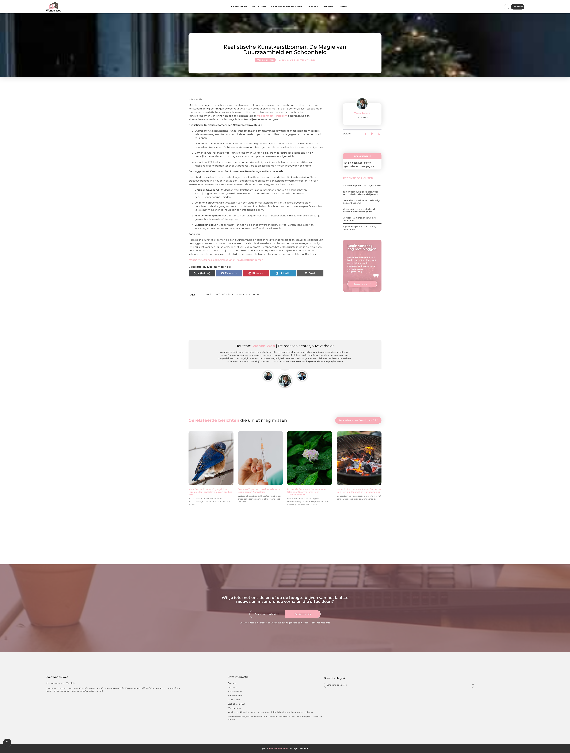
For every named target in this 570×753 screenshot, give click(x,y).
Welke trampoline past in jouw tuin (362, 185)
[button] (506, 6)
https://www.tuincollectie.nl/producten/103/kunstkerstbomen (226, 259)
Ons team (328, 6)
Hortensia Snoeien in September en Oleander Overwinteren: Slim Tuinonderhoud (307, 492)
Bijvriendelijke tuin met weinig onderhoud (359, 227)
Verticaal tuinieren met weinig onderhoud (359, 219)
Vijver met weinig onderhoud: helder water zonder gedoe (359, 210)
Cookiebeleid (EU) (236, 704)
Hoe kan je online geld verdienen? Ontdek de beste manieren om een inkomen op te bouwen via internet (275, 717)
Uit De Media (259, 6)
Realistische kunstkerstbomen (242, 294)
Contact (343, 6)
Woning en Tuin (265, 60)
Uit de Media (234, 699)
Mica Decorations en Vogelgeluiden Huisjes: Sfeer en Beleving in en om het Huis (210, 492)
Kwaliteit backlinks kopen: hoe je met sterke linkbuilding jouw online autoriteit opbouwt (271, 712)
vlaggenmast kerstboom (272, 115)
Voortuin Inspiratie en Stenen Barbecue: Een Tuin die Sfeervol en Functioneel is (359, 490)
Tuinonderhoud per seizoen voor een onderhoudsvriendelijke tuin (361, 193)
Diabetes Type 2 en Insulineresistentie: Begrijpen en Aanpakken (259, 490)
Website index (234, 708)
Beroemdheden (235, 695)
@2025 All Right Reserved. (285, 748)
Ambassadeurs (239, 6)
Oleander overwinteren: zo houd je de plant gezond (361, 201)
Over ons (313, 6)
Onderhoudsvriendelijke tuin (287, 6)
